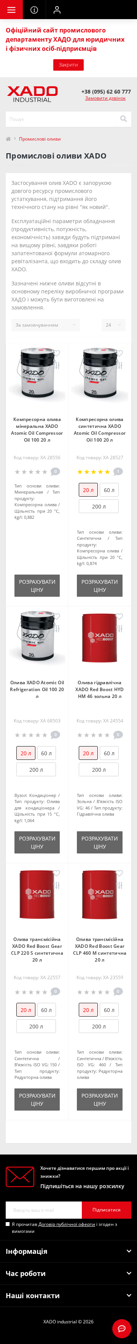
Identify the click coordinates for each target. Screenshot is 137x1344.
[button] (57, 9)
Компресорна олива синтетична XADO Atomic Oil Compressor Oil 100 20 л (100, 429)
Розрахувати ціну (37, 585)
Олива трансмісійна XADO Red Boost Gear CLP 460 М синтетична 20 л (100, 949)
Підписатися (106, 1209)
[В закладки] (56, 353)
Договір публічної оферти (66, 1224)
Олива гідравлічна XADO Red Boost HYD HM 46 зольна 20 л (99, 689)
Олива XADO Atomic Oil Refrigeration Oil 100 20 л (37, 689)
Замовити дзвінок (105, 98)
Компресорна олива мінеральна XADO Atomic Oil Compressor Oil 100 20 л (37, 429)
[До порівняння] (56, 366)
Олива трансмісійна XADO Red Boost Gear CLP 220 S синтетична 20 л (37, 949)
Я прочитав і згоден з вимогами (64, 1227)
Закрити (68, 64)
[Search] (123, 119)
